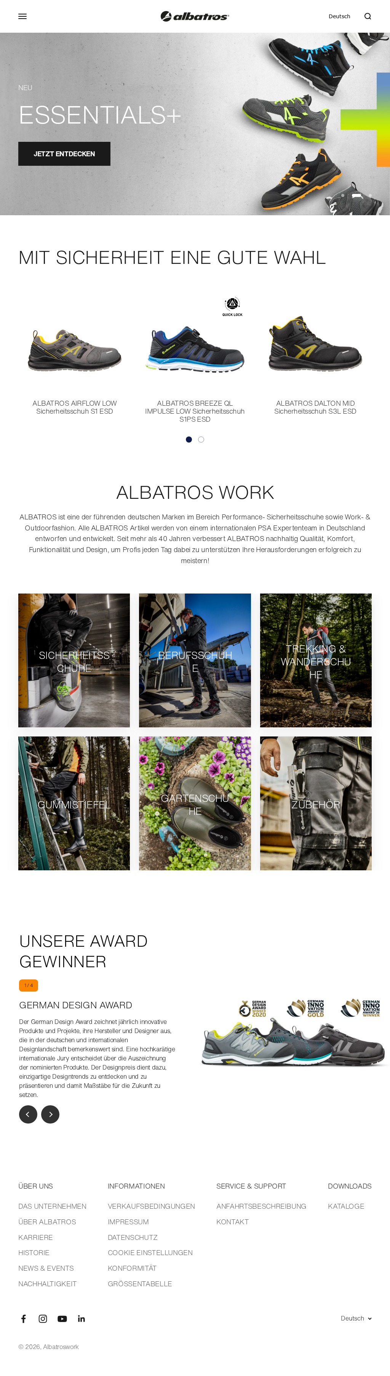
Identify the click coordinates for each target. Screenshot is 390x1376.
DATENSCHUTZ (133, 1237)
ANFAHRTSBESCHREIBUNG (261, 1206)
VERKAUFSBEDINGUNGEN (151, 1206)
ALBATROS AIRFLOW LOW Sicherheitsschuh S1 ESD (74, 407)
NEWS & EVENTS (46, 1268)
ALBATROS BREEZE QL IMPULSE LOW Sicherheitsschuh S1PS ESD (195, 411)
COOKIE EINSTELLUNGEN (150, 1252)
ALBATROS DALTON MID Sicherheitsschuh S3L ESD (315, 407)
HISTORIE (34, 1252)
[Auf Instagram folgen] (43, 1319)
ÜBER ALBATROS (47, 1222)
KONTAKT (232, 1222)
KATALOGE (346, 1206)
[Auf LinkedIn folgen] (82, 1319)
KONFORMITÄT (132, 1268)
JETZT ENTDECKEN (64, 154)
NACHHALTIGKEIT (47, 1284)
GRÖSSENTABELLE (140, 1284)
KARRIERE (35, 1237)
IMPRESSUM (128, 1222)
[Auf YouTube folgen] (62, 1319)
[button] (189, 439)
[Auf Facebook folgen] (23, 1319)
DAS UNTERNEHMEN (52, 1206)
